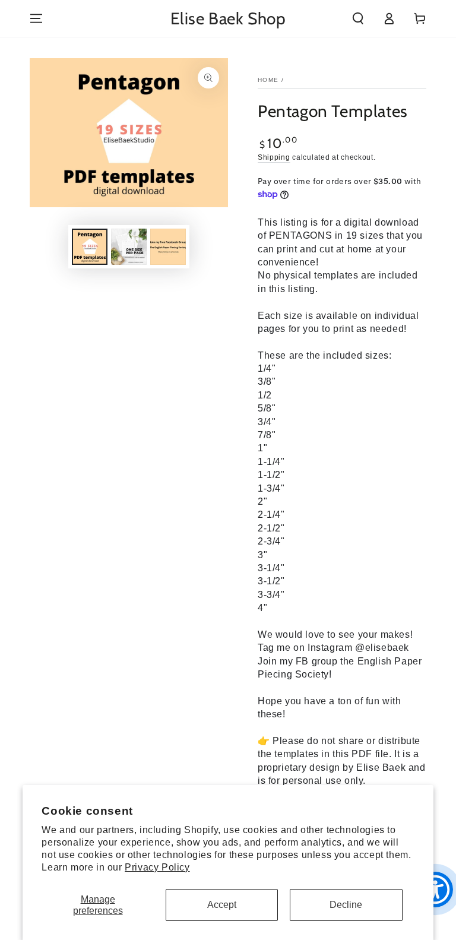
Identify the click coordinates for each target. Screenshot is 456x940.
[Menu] (36, 18)
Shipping (274, 157)
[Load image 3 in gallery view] (168, 247)
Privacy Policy (157, 867)
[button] (358, 18)
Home (268, 80)
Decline (346, 905)
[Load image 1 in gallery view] (89, 247)
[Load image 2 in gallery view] (129, 247)
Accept (221, 905)
